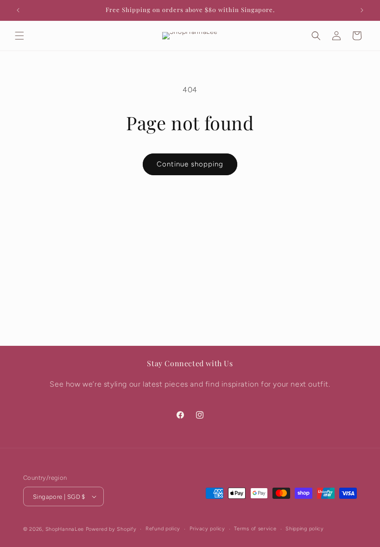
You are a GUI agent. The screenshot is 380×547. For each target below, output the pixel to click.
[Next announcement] (362, 10)
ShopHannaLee (64, 529)
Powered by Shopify (111, 529)
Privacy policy (207, 529)
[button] (19, 35)
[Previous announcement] (18, 10)
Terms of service (255, 529)
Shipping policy (304, 529)
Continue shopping (190, 164)
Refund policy (163, 529)
